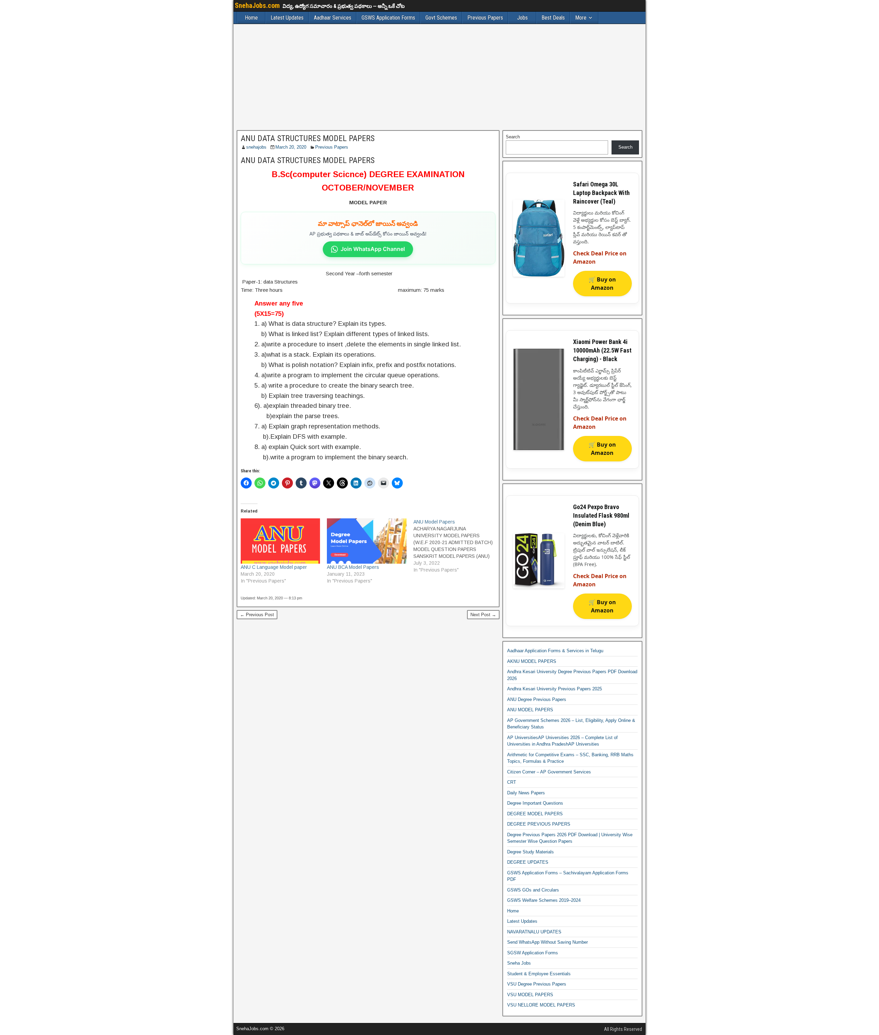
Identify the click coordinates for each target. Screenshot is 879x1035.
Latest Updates (287, 17)
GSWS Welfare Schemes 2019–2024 (544, 900)
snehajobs (256, 147)
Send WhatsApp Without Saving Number (547, 942)
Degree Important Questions (535, 803)
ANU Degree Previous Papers (536, 699)
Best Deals (553, 17)
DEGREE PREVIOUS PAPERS (538, 824)
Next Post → (483, 614)
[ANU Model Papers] (456, 545)
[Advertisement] (439, 77)
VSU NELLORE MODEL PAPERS (541, 1005)
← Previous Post (257, 614)
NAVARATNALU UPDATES (534, 931)
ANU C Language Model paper (274, 567)
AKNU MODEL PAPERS (531, 661)
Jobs (522, 17)
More (580, 17)
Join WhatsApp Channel (373, 248)
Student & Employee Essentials (539, 973)
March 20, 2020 (290, 147)
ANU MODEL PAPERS (530, 709)
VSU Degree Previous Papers (536, 984)
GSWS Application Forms (388, 17)
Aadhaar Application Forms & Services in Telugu (555, 650)
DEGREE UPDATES (527, 862)
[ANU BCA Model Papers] (366, 541)
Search (513, 136)
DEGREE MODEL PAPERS (535, 813)
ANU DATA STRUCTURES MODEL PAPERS (308, 138)
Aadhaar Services (332, 17)
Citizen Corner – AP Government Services (549, 771)
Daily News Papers (526, 792)
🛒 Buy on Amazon (602, 283)
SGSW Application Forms (532, 952)
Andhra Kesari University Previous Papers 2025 (554, 688)
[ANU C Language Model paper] (280, 541)
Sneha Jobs (519, 963)
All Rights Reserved (623, 1029)
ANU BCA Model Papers (353, 567)
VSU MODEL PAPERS (530, 994)
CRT (511, 782)
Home (251, 17)
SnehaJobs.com (257, 5)
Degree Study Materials (530, 851)
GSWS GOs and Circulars (533, 890)
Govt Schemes (441, 17)
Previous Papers (485, 17)
